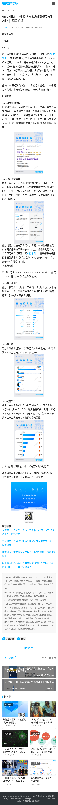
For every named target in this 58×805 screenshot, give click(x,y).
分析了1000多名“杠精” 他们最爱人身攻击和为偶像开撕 (43, 750)
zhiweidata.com (49, 799)
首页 (3, 11)
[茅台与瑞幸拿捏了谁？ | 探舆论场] (43, 768)
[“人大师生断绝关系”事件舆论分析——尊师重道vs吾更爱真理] (43, 709)
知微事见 (31, 253)
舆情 (23, 639)
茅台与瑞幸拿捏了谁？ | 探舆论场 (42, 779)
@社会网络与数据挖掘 (14, 799)
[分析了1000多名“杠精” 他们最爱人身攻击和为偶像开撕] (43, 738)
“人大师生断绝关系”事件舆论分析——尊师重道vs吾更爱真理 (42, 721)
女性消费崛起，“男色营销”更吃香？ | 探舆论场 (14, 779)
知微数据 (5, 27)
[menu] (54, 3)
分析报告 (35, 763)
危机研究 (8, 705)
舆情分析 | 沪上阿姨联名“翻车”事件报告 (14, 721)
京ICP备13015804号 (33, 801)
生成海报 (10, 658)
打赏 (52, 657)
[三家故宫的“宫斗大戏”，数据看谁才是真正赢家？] (15, 738)
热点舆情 (38, 27)
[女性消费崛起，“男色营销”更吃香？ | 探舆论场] (15, 768)
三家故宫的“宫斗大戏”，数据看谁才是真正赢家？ (14, 750)
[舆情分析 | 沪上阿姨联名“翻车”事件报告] (15, 709)
